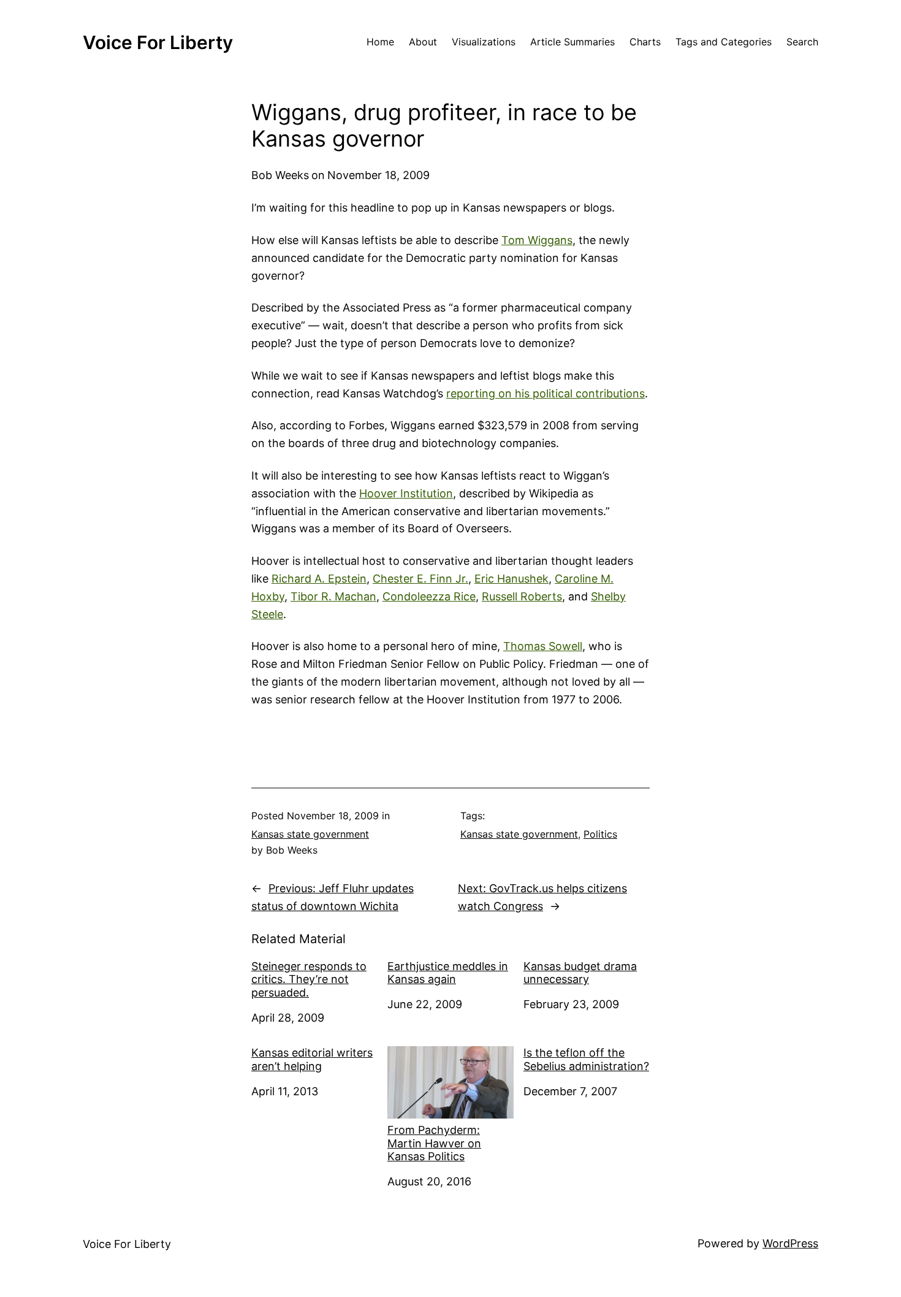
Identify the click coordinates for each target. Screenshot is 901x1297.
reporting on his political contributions (545, 393)
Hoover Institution (406, 493)
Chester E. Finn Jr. (420, 578)
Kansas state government (310, 834)
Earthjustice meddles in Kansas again (447, 973)
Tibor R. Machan (333, 596)
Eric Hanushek (511, 578)
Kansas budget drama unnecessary (580, 973)
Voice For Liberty (158, 42)
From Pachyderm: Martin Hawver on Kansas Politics (434, 1143)
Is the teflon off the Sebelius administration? (586, 1059)
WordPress (790, 1243)
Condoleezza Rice (429, 596)
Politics (600, 834)
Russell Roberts (522, 596)
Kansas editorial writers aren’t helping (312, 1059)
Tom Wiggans (536, 240)
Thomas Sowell (542, 646)
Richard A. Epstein (319, 578)
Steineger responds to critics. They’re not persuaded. (309, 979)
